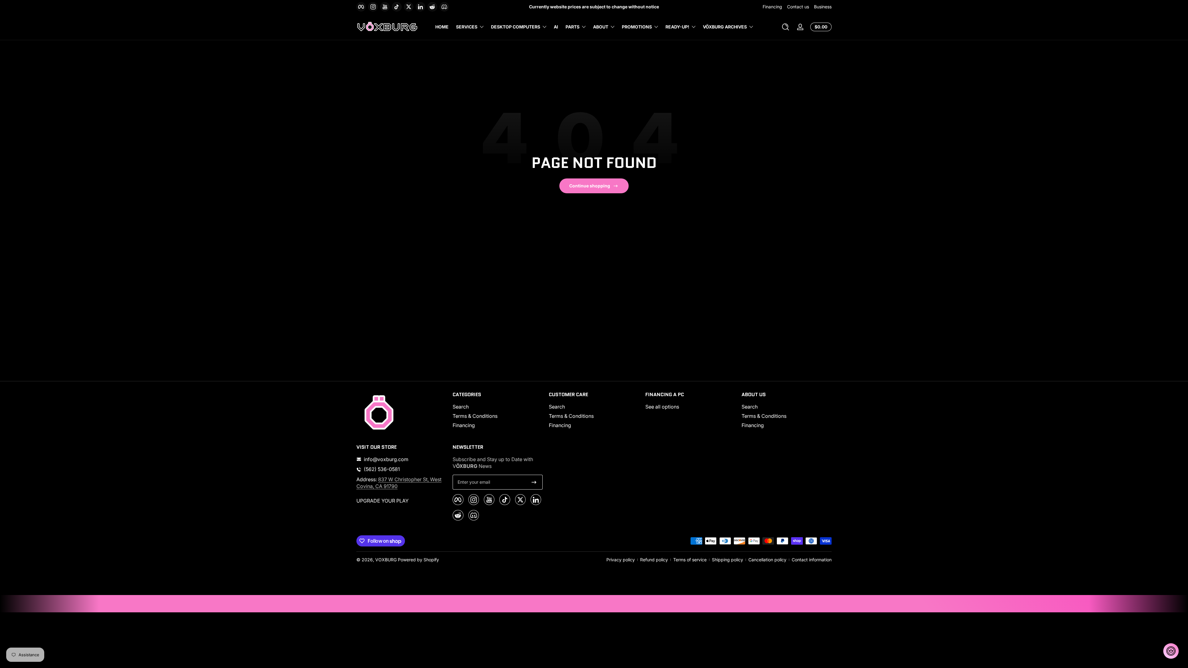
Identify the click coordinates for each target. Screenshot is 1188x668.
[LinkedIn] (615, 373)
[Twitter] (601, 373)
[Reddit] (628, 373)
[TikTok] (587, 373)
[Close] (658, 294)
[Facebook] (546, 373)
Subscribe (589, 356)
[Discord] (642, 373)
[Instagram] (560, 373)
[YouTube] (573, 373)
